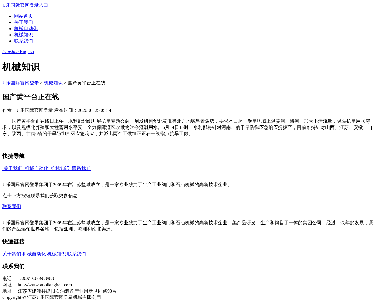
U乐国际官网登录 (20, 82)
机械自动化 (26, 28)
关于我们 (23, 22)
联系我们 (23, 40)
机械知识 (23, 34)
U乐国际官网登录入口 (25, 5)
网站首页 (23, 16)
